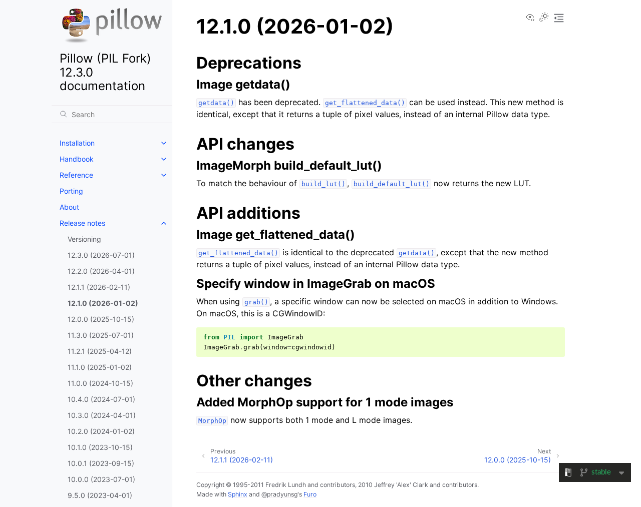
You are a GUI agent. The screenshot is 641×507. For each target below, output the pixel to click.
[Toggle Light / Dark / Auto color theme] (544, 18)
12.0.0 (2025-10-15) (101, 319)
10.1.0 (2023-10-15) (100, 447)
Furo (309, 494)
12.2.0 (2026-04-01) (101, 271)
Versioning (84, 239)
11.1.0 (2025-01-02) (100, 367)
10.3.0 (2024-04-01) (102, 415)
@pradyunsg (279, 494)
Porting (71, 191)
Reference (76, 175)
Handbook (77, 159)
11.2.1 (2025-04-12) (100, 351)
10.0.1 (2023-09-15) (101, 463)
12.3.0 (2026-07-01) (101, 255)
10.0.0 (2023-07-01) (101, 479)
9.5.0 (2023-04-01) (100, 495)
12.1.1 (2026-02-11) (99, 287)
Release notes (82, 223)
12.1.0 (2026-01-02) (103, 303)
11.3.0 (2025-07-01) (101, 335)
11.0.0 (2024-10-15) (100, 383)
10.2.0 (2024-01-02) (101, 431)
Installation (77, 143)
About (69, 207)
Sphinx (237, 494)
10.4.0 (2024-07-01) (101, 399)
